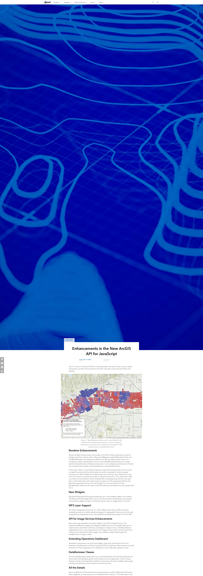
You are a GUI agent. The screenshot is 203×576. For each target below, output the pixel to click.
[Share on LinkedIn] (2, 367)
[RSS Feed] (2, 371)
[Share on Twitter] (2, 359)
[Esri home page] (47, 2)
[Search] (153, 2)
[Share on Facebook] (2, 363)
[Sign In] (157, 2)
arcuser (69, 340)
